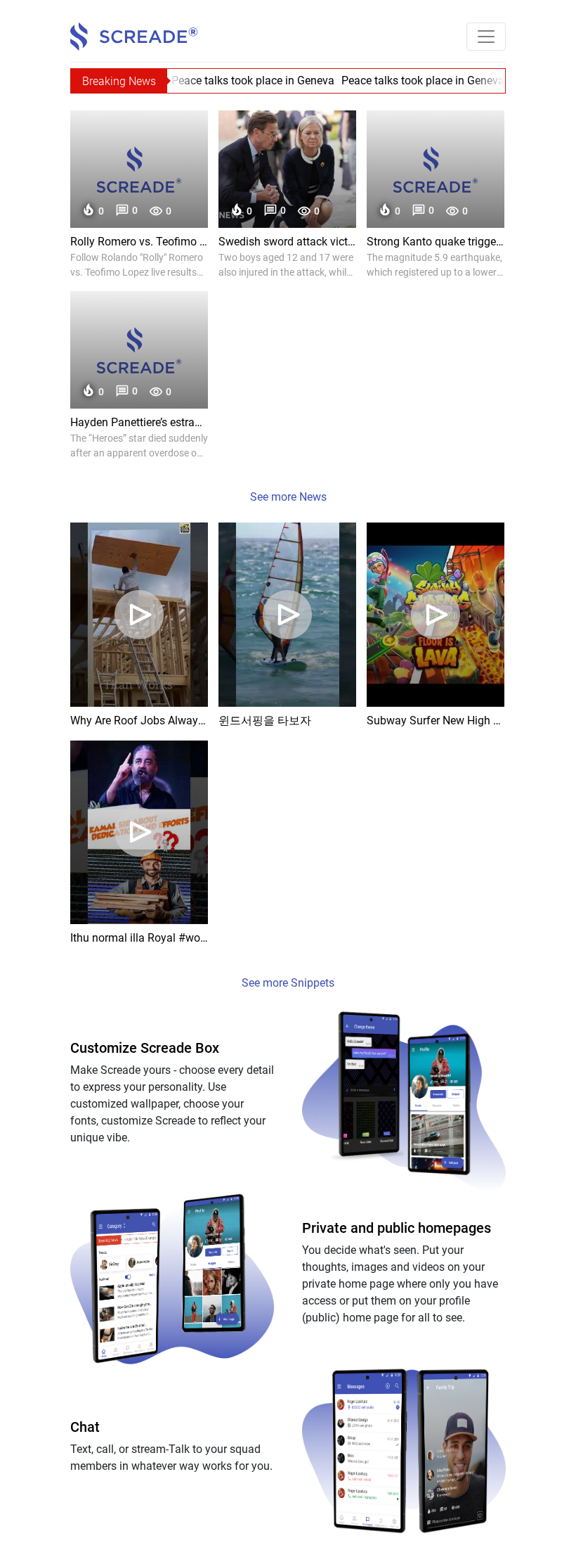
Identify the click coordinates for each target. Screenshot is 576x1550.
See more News (288, 497)
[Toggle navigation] (486, 37)
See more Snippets (288, 982)
